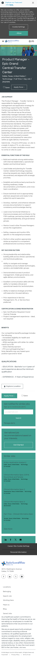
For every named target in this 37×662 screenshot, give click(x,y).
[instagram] (22, 576)
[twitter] (16, 576)
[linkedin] (10, 576)
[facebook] (4, 576)
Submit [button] (18, 418)
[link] (9, 423)
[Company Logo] (12, 41)
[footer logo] (13, 563)
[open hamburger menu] (3, 41)
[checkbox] (6, 87)
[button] (18, 26)
